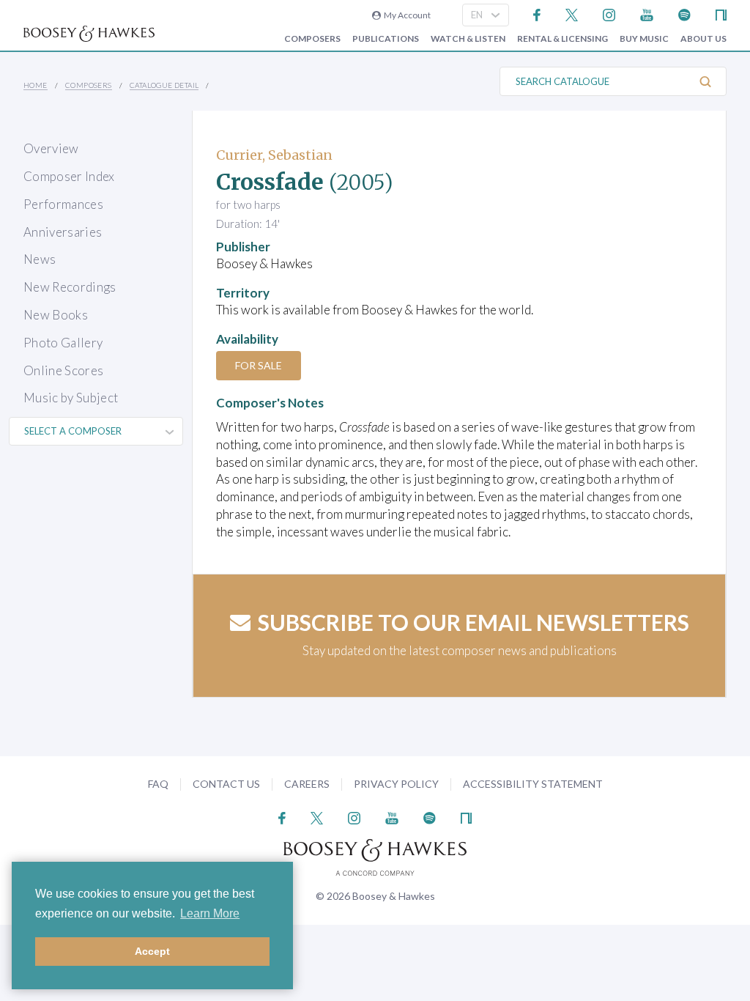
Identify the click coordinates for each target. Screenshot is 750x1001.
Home (35, 85)
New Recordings (69, 287)
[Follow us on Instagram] (609, 13)
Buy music (644, 39)
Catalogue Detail (164, 85)
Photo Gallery (63, 342)
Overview (51, 148)
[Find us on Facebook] (537, 13)
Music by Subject (70, 397)
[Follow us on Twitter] (571, 13)
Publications (385, 39)
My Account (406, 15)
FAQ (158, 783)
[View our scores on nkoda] (721, 13)
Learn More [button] (210, 913)
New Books (55, 314)
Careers (307, 783)
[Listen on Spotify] (684, 13)
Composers (312, 39)
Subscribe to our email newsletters (473, 622)
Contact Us (226, 783)
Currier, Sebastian (274, 155)
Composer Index (69, 176)
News (39, 259)
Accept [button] (152, 951)
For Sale (258, 365)
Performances (63, 204)
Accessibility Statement (533, 783)
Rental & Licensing (562, 39)
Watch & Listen (468, 39)
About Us (703, 39)
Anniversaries (62, 232)
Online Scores (63, 370)
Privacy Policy (396, 783)
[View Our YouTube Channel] (646, 13)
